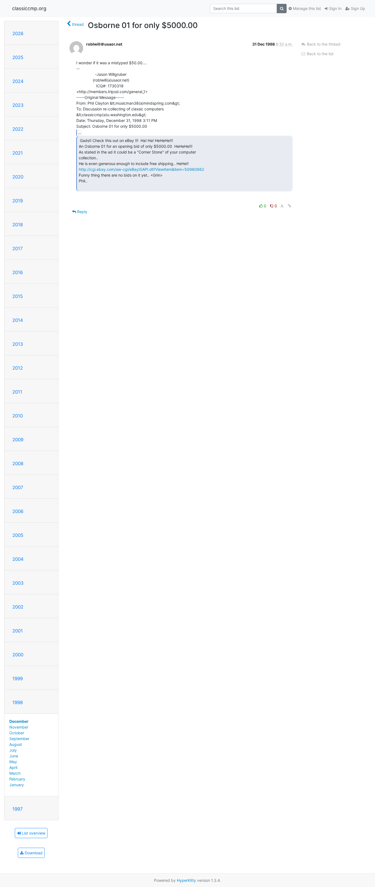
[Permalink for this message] (290, 205)
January (16, 784)
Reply (81, 211)
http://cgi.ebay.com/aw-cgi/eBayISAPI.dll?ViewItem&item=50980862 (141, 169)
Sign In (335, 8)
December (19, 721)
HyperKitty (186, 880)
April (13, 767)
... (79, 132)
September (19, 738)
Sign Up (357, 8)
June (13, 756)
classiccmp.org (29, 8)
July (13, 750)
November (18, 727)
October (16, 732)
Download (33, 852)
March (15, 773)
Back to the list (320, 53)
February (17, 779)
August (15, 744)
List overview (33, 833)
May (13, 761)
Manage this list (306, 8)
